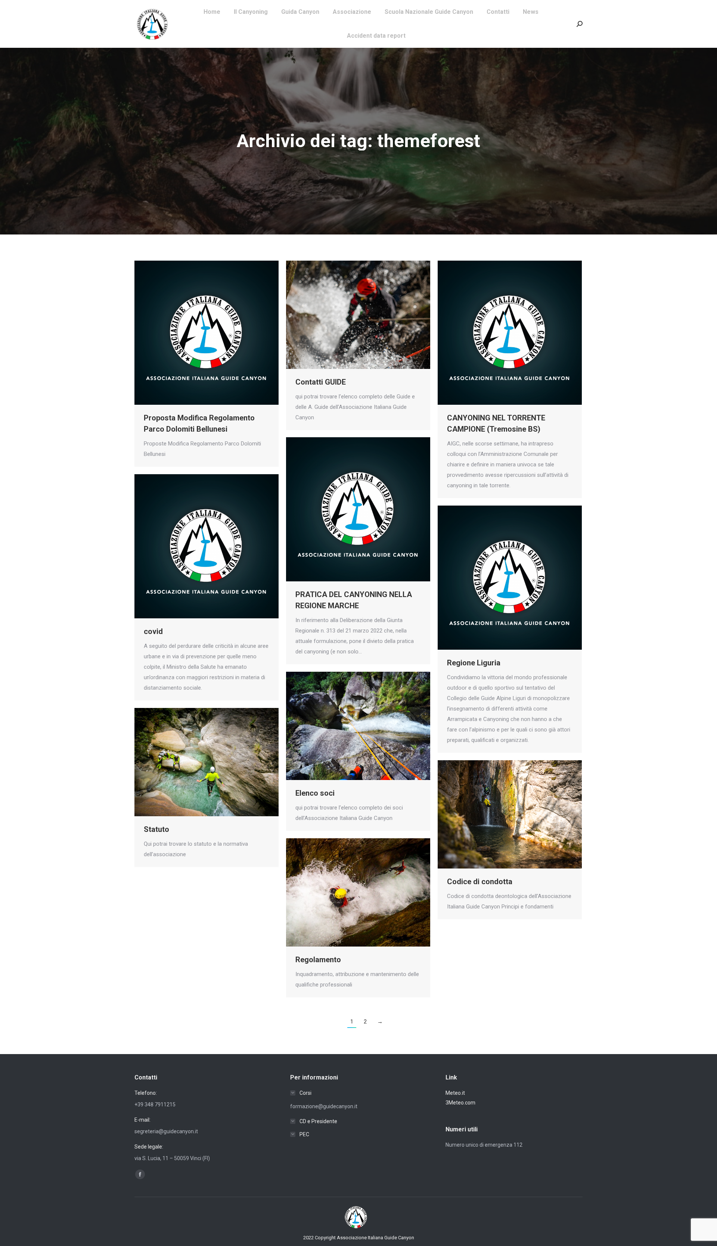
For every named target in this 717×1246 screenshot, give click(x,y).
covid (153, 631)
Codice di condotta (479, 881)
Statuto (156, 829)
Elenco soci (315, 793)
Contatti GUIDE (320, 381)
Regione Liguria (473, 662)
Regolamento (318, 959)
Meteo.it (455, 1093)
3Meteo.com (460, 1103)
